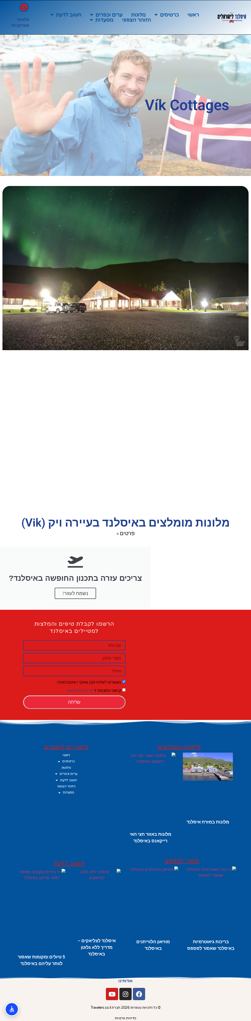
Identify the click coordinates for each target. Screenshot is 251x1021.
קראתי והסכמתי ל (94, 690)
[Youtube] (112, 994)
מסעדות (104, 20)
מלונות (138, 14)
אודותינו (125, 981)
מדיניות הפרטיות (80, 690)
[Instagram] (125, 994)
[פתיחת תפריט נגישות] (12, 1009)
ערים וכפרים (109, 14)
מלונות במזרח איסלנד (208, 821)
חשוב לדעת (68, 14)
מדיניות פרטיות (125, 1018)
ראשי (193, 14)
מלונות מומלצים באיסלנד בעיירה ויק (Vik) (125, 522)
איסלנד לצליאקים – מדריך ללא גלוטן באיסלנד (97, 947)
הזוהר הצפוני (136, 20)
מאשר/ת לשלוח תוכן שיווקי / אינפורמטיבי (89, 682)
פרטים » (126, 533)
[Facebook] (139, 994)
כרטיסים (169, 14)
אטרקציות (20, 25)
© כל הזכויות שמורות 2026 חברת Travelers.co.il (126, 1008)
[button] (23, 7)
